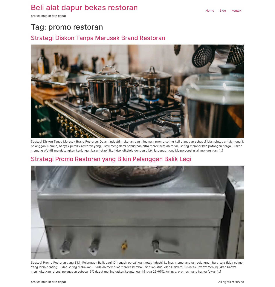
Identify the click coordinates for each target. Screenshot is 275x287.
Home (210, 10)
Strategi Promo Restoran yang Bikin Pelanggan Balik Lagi (111, 159)
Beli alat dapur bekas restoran (84, 7)
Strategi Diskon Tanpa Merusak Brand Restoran (98, 38)
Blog (223, 10)
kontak (236, 10)
